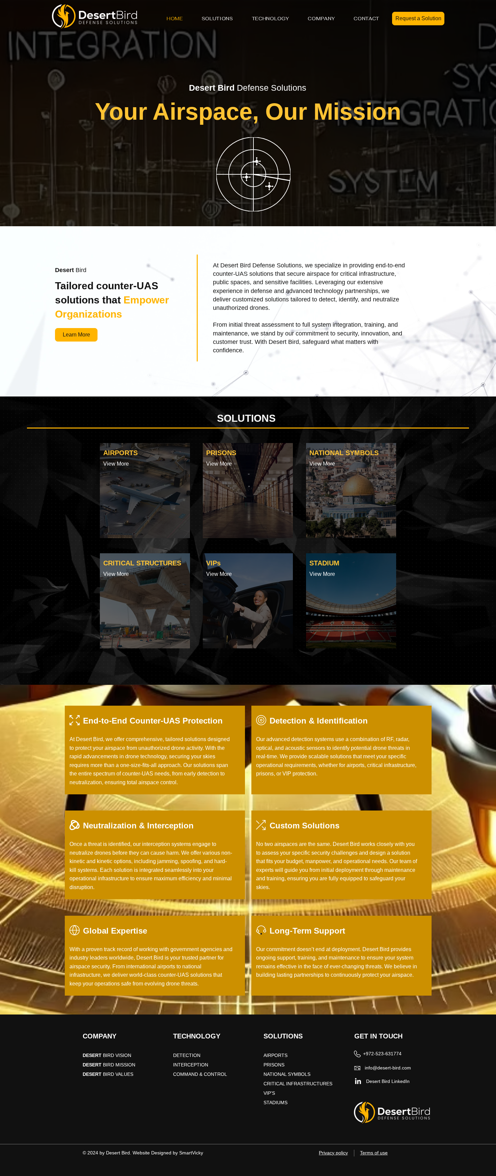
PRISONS (274, 1064)
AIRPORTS (276, 1055)
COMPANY (99, 1036)
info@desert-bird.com (388, 1067)
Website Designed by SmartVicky (168, 1152)
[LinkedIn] (358, 1081)
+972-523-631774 (382, 1053)
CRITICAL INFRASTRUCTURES (298, 1083)
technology (328, 291)
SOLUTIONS (283, 1036)
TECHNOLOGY (196, 1036)
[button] (217, 18)
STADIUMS (275, 1102)
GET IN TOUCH (378, 1036)
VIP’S (270, 1093)
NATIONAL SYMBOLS (287, 1074)
